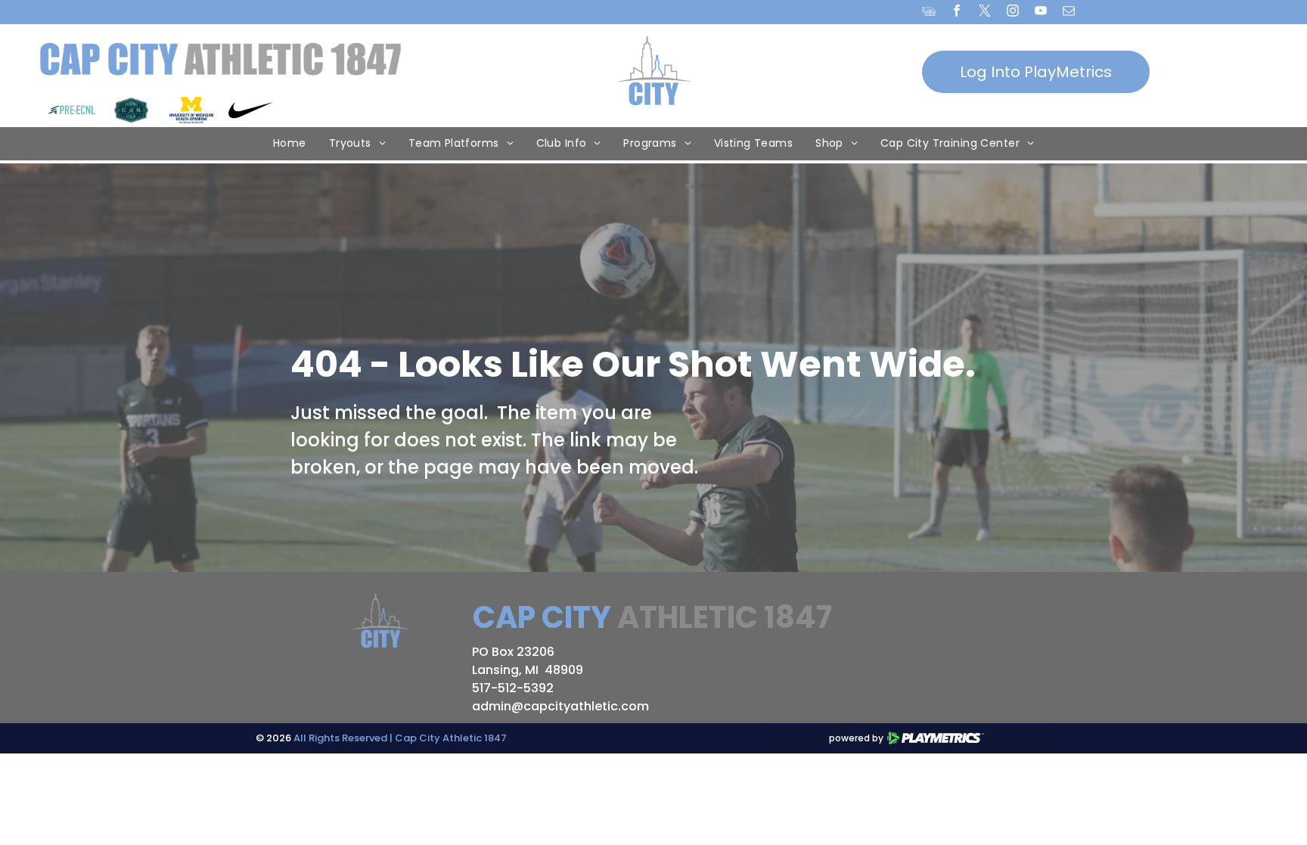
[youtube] (1041, 13)
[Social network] (929, 13)
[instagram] (1013, 13)
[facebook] (957, 13)
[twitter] (985, 13)
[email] (1069, 13)
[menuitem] (290, 144)
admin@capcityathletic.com (560, 706)
